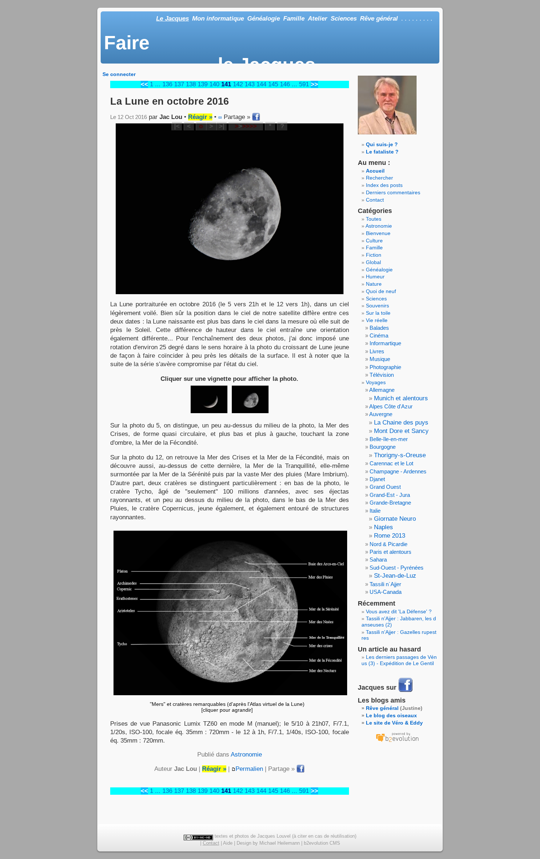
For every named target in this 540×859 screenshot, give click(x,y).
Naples (383, 527)
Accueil (375, 171)
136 (167, 84)
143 (250, 84)
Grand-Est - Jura (390, 495)
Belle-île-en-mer (389, 439)
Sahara (378, 559)
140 (214, 84)
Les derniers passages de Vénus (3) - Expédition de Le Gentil (399, 660)
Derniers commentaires (393, 192)
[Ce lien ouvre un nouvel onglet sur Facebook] (405, 691)
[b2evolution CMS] (397, 742)
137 (179, 84)
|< (177, 126)
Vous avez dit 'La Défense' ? (399, 611)
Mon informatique (218, 18)
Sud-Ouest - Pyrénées (397, 567)
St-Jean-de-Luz (395, 575)
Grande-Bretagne (390, 502)
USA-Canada (386, 592)
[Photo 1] (209, 399)
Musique (380, 359)
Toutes (373, 219)
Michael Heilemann (279, 843)
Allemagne (382, 390)
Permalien (249, 768)
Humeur (375, 276)
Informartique (385, 343)
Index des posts (384, 185)
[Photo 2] (250, 399)
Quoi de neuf (381, 291)
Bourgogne (383, 447)
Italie (375, 511)
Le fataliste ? (382, 152)
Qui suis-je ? (382, 144)
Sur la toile (378, 313)
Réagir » (200, 116)
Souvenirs (377, 305)
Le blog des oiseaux (391, 715)
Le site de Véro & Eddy (394, 723)
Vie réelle (377, 320)
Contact (375, 200)
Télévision (382, 375)
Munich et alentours (401, 398)
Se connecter (119, 74)
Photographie (385, 367)
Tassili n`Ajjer (385, 584)
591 (304, 84)
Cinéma (379, 335)
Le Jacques (172, 18)
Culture (374, 240)
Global (373, 262)
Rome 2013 (389, 535)
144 (261, 84)
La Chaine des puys (401, 422)
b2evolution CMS (322, 843)
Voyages (376, 382)
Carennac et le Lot (391, 463)
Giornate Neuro (395, 518)
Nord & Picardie (388, 544)
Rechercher (379, 178)
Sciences (344, 18)
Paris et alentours (390, 552)
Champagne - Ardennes (398, 471)
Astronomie (246, 754)
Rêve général (379, 18)
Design (244, 843)
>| (221, 126)
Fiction (373, 255)
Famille (294, 18)
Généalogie (263, 18)
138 (191, 84)
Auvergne (380, 414)
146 (285, 84)
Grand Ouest (385, 487)
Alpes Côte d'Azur (391, 406)
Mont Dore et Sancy (401, 430)
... (158, 84)
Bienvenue (378, 233)
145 (273, 84)
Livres (377, 351)
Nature (374, 284)
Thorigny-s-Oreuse (400, 455)
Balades (379, 328)
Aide (228, 843)
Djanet (377, 479)
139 (203, 84)
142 (238, 84)
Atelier (317, 18)
